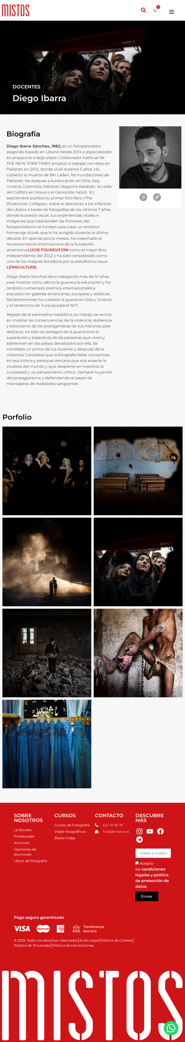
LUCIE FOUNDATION (48, 250)
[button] (143, 10)
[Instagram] (143, 197)
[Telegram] (139, 839)
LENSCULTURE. (22, 267)
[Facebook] (160, 831)
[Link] (157, 197)
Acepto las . (152, 875)
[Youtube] (150, 831)
